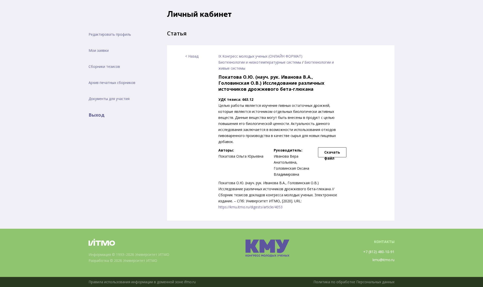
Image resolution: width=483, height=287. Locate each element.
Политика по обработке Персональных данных (353, 281)
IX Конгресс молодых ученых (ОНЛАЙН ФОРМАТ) (260, 56)
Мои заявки (99, 50)
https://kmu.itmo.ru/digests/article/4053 (250, 207)
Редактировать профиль (110, 34)
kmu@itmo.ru (383, 259)
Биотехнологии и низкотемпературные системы (259, 62)
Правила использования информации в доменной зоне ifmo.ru (142, 281)
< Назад (191, 56)
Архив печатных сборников (112, 82)
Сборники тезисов (104, 66)
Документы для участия (109, 98)
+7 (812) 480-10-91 (378, 251)
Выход (96, 115)
